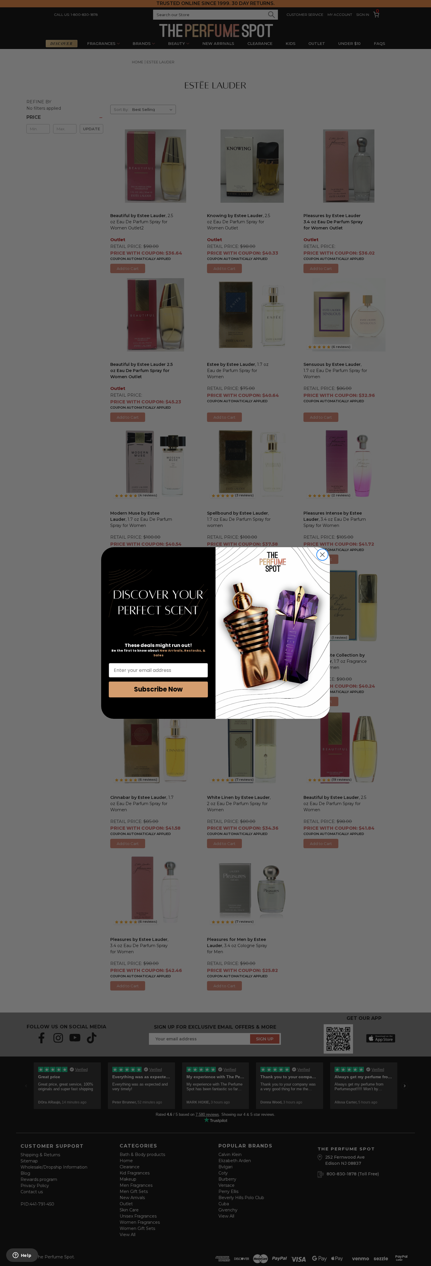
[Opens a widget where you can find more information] (22, 1255)
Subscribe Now (158, 689)
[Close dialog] (322, 555)
